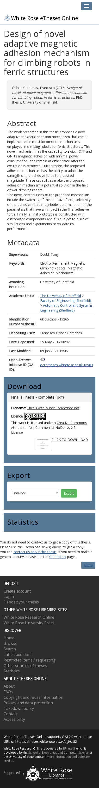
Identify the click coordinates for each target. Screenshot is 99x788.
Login (9, 596)
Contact (11, 713)
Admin (88, 565)
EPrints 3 (69, 748)
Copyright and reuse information (33, 697)
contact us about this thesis (34, 552)
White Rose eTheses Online (44, 18)
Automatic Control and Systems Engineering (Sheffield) (66, 307)
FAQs (8, 691)
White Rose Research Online (29, 617)
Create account (17, 591)
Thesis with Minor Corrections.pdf (53, 408)
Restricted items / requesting (30, 660)
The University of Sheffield (60, 295)
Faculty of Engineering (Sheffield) (65, 300)
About (9, 686)
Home (9, 637)
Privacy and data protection (28, 703)
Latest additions (18, 654)
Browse (10, 643)
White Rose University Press (29, 622)
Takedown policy (19, 708)
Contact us (57, 556)
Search (10, 649)
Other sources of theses (25, 665)
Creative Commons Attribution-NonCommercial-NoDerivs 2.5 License (49, 427)
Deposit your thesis (21, 602)
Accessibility (14, 719)
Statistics (12, 671)
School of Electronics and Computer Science (58, 752)
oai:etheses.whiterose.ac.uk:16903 (66, 365)
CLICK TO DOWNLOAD (69, 439)
